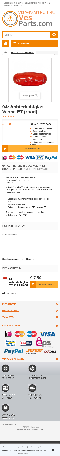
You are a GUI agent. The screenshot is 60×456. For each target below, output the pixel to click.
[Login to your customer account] (5, 43)
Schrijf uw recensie (10, 235)
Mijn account (10, 310)
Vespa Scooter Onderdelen (22, 53)
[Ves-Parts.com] (30, 19)
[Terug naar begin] (5, 52)
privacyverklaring (24, 453)
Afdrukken (11, 293)
